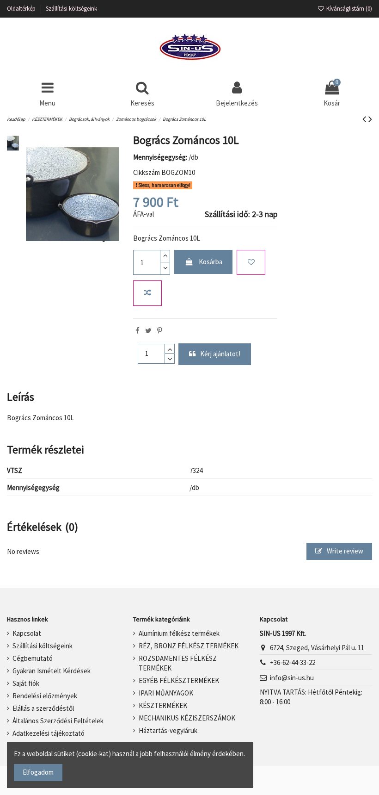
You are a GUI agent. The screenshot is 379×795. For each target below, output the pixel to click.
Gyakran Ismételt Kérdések (51, 670)
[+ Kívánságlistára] (251, 262)
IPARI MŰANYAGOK (166, 693)
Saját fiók (25, 683)
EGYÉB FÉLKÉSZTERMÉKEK (179, 680)
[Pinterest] (159, 330)
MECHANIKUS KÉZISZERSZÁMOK (187, 718)
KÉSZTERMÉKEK (163, 705)
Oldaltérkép (22, 8)
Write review (344, 551)
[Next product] (370, 118)
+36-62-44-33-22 (292, 662)
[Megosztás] (137, 330)
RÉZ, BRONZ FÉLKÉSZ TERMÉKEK (188, 645)
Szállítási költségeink (71, 8)
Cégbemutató (32, 658)
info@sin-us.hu (292, 677)
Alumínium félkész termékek (179, 633)
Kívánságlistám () (348, 8)
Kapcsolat (26, 633)
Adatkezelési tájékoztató (48, 733)
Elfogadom (38, 772)
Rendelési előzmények (44, 695)
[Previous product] (365, 118)
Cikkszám (146, 172)
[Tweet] (148, 330)
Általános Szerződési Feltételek (58, 720)
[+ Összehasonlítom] (147, 293)
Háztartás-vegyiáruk (168, 730)
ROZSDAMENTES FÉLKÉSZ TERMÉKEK (178, 663)
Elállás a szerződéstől (43, 708)
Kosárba (210, 261)
